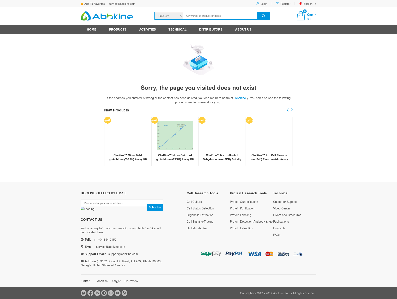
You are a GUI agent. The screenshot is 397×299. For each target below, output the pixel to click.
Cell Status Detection (200, 208)
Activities (147, 29)
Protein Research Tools (248, 193)
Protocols (279, 228)
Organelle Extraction (200, 215)
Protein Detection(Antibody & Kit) (251, 221)
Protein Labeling (240, 215)
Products (118, 29)
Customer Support (285, 202)
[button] (292, 110)
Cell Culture (194, 202)
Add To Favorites (94, 4)
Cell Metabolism (197, 228)
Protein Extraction (241, 228)
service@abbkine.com (122, 4)
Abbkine (240, 98)
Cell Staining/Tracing (200, 221)
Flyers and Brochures (287, 215)
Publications (281, 221)
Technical (178, 29)
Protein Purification (242, 208)
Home (91, 29)
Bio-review (131, 281)
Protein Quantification (244, 202)
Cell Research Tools (202, 193)
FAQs (276, 235)
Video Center (281, 208)
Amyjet (116, 281)
